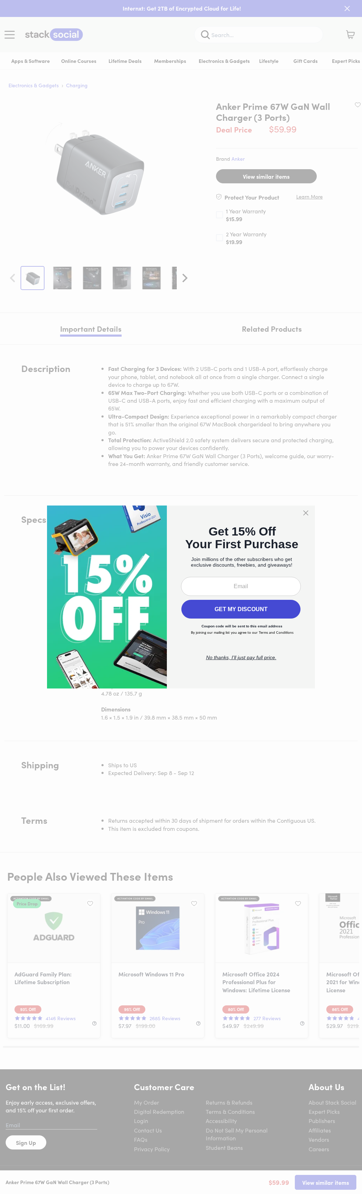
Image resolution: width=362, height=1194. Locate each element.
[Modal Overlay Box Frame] (181, 597)
